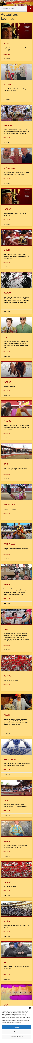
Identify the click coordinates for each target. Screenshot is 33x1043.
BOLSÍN (7, 715)
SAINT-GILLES (9, 544)
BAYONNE (8, 126)
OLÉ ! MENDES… (10, 168)
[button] (30, 1008)
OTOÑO (7, 921)
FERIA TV (7, 421)
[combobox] (13, 9)
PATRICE (7, 44)
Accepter (17, 1027)
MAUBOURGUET (11, 505)
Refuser (16, 1032)
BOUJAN (7, 85)
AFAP (6, 1005)
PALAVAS (7, 293)
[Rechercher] (30, 9)
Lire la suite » (7, 54)
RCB (5, 337)
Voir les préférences (16, 1037)
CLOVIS (7, 250)
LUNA (6, 629)
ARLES (6, 962)
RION (6, 464)
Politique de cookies (16, 1040)
